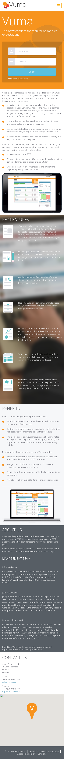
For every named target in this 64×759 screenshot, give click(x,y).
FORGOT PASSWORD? (18, 78)
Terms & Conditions (37, 751)
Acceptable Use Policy (26, 754)
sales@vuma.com (10, 682)
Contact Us (42, 754)
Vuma (13, 5)
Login (32, 71)
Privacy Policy (53, 751)
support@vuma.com (11, 691)
